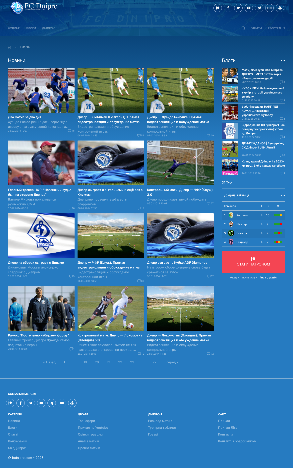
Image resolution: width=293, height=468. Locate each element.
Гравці (153, 434)
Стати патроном (253, 264)
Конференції (17, 441)
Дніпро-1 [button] (49, 28)
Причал (224, 421)
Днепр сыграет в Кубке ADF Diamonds (177, 262)
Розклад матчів (160, 421)
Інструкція (268, 277)
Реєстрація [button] (276, 28)
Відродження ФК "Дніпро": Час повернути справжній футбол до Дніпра (263, 129)
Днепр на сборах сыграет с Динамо (36, 262)
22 (120, 362)
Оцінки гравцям (90, 434)
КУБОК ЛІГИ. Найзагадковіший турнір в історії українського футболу (263, 92)
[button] (243, 28)
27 (154, 362)
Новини (14, 28)
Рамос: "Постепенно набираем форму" (38, 335)
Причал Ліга (227, 428)
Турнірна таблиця (162, 428)
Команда (230, 206)
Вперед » (171, 362)
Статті (13, 434)
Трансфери (86, 421)
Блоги (31, 28)
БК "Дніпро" (17, 448)
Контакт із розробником (237, 441)
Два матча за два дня (24, 117)
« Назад (49, 362)
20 (97, 362)
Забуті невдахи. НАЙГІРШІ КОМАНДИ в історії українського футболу (260, 111)
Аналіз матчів (88, 441)
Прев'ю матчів (89, 448)
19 (85, 362)
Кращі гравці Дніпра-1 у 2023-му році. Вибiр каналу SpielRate (263, 163)
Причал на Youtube (93, 428)
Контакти (225, 434)
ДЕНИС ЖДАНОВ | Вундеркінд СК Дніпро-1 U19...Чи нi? (263, 145)
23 (132, 362)
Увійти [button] (256, 28)
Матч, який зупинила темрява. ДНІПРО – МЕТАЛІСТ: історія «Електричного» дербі (262, 74)
